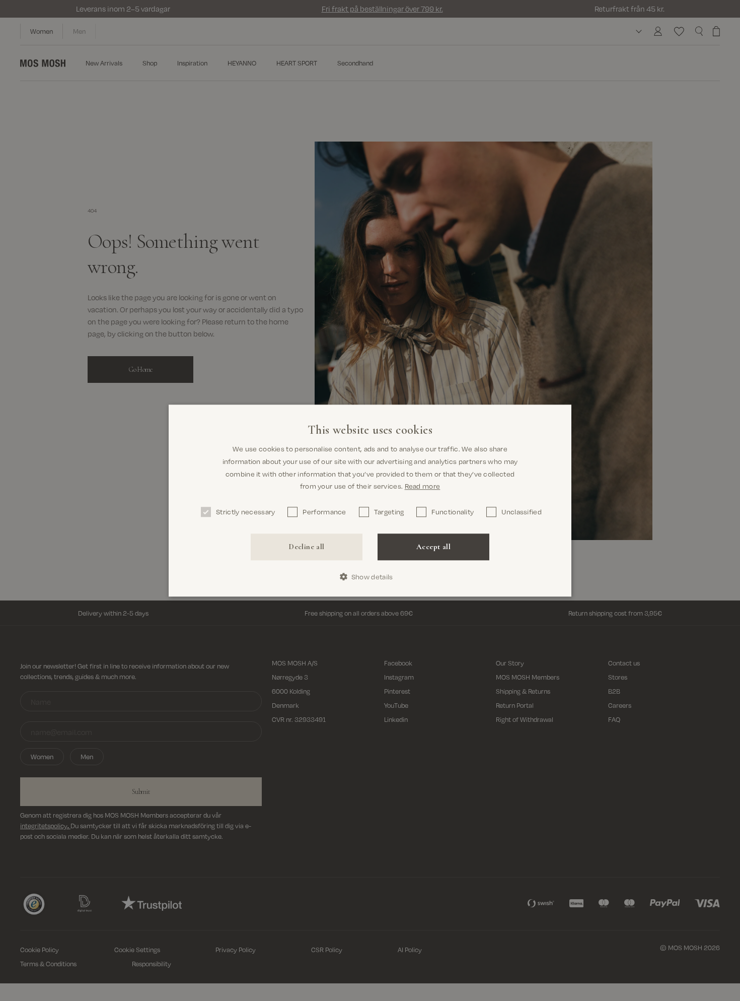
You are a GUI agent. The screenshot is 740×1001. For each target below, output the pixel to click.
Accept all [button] (433, 546)
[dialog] (370, 500)
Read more (422, 486)
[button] (370, 576)
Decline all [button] (306, 546)
